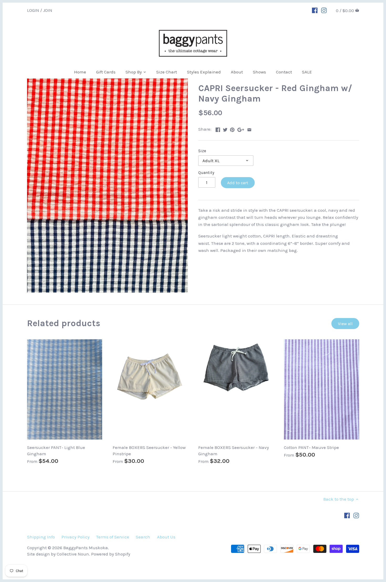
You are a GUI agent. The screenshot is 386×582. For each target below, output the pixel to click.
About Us (166, 536)
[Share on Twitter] (225, 128)
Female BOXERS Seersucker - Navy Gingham (233, 450)
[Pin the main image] (232, 128)
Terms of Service (112, 536)
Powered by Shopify (110, 554)
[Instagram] (324, 10)
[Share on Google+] (240, 128)
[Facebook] (314, 10)
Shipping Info (41, 536)
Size (202, 151)
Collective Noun (73, 554)
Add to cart (237, 182)
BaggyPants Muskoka (85, 547)
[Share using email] (249, 128)
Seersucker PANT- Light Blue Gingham (56, 450)
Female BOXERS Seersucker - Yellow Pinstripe (149, 450)
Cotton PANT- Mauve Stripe (311, 447)
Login (33, 10)
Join (47, 10)
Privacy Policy (75, 536)
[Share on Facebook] (218, 128)
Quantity (206, 172)
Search (143, 536)
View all (345, 323)
